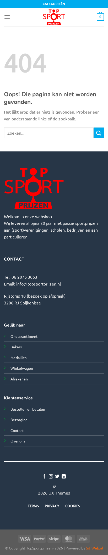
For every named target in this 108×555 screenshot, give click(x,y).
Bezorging (19, 419)
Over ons (17, 441)
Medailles (18, 357)
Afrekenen (19, 378)
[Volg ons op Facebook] (44, 476)
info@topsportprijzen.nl (38, 283)
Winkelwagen (21, 368)
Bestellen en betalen (27, 409)
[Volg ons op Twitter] (57, 476)
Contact (17, 430)
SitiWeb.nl (94, 548)
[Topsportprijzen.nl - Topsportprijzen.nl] (54, 17)
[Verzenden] (99, 133)
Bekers (16, 346)
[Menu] (7, 17)
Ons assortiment (24, 336)
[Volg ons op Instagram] (51, 476)
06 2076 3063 (24, 276)
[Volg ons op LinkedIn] (64, 476)
